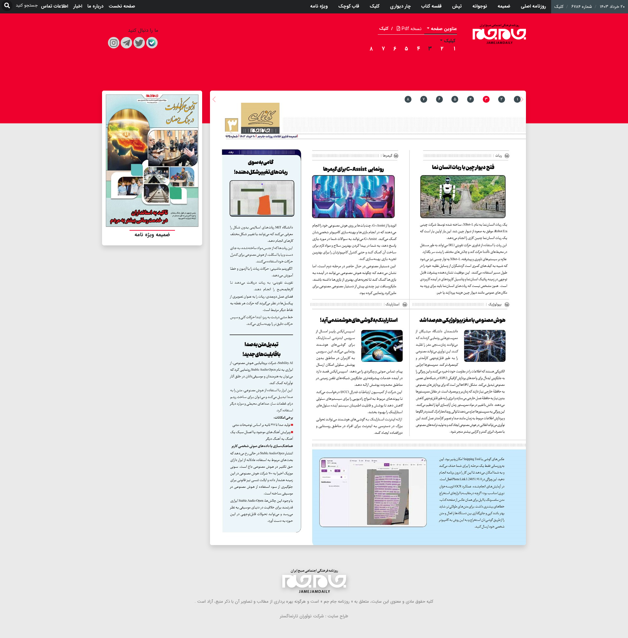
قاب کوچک (348, 6)
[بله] (152, 42)
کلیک (374, 6)
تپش (457, 6)
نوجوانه (479, 6)
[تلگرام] (126, 42)
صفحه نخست (122, 6)
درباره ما (95, 6)
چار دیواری (400, 6)
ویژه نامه (319, 6)
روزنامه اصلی (533, 6)
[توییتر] (139, 42)
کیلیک (449, 40)
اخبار (77, 6)
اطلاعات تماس (54, 6)
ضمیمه (503, 6)
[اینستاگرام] (113, 42)
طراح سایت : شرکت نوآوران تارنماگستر (314, 616)
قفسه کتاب (431, 6)
